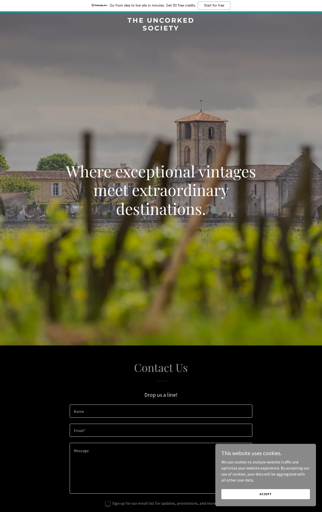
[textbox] (161, 411)
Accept (266, 494)
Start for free (214, 5)
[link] (161, 28)
